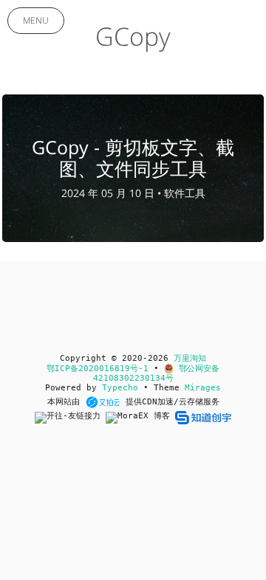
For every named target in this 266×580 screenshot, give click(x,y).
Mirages (203, 388)
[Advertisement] (133, 509)
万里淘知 (190, 358)
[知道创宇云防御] (203, 417)
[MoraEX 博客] (140, 417)
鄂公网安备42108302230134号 (156, 373)
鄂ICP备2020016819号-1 (98, 368)
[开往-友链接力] (70, 417)
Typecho (120, 388)
